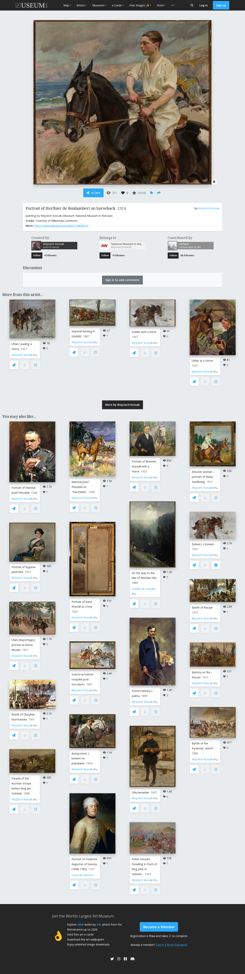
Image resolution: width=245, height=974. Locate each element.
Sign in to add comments (122, 280)
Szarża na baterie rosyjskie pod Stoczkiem (82, 679)
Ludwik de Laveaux (144, 588)
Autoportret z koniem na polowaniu (80, 758)
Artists (81, 5)
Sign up (221, 5)
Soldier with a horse (144, 332)
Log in (203, 5)
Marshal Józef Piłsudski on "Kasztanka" (80, 487)
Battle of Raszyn (202, 607)
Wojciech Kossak (208, 208)
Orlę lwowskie (140, 792)
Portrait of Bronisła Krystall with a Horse (144, 466)
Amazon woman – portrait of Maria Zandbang (203, 477)
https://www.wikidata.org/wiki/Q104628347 (61, 225)
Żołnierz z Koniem (203, 544)
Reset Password (177, 944)
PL (35, 355)
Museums (98, 5)
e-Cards (117, 5)
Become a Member (159, 927)
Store (160, 5)
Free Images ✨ (139, 5)
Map (66, 5)
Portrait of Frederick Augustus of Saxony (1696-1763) (84, 864)
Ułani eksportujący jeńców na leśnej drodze (23, 645)
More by (122, 405)
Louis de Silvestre (83, 875)
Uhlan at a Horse (202, 360)
